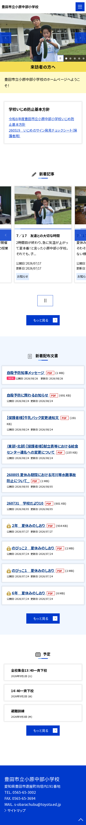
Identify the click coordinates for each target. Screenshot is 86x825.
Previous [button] (5, 38)
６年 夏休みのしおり (29, 592)
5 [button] (83, 58)
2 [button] (71, 58)
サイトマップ (16, 810)
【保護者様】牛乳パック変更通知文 (33, 417)
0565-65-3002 (24, 792)
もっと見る (40, 320)
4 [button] (79, 58)
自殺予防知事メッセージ (26, 372)
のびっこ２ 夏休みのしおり (33, 547)
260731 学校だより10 (25, 503)
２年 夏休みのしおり (29, 525)
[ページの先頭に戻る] (81, 820)
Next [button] (80, 38)
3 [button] (75, 58)
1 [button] (66, 58)
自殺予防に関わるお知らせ (28, 395)
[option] (43, 37)
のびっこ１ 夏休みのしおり (33, 570)
